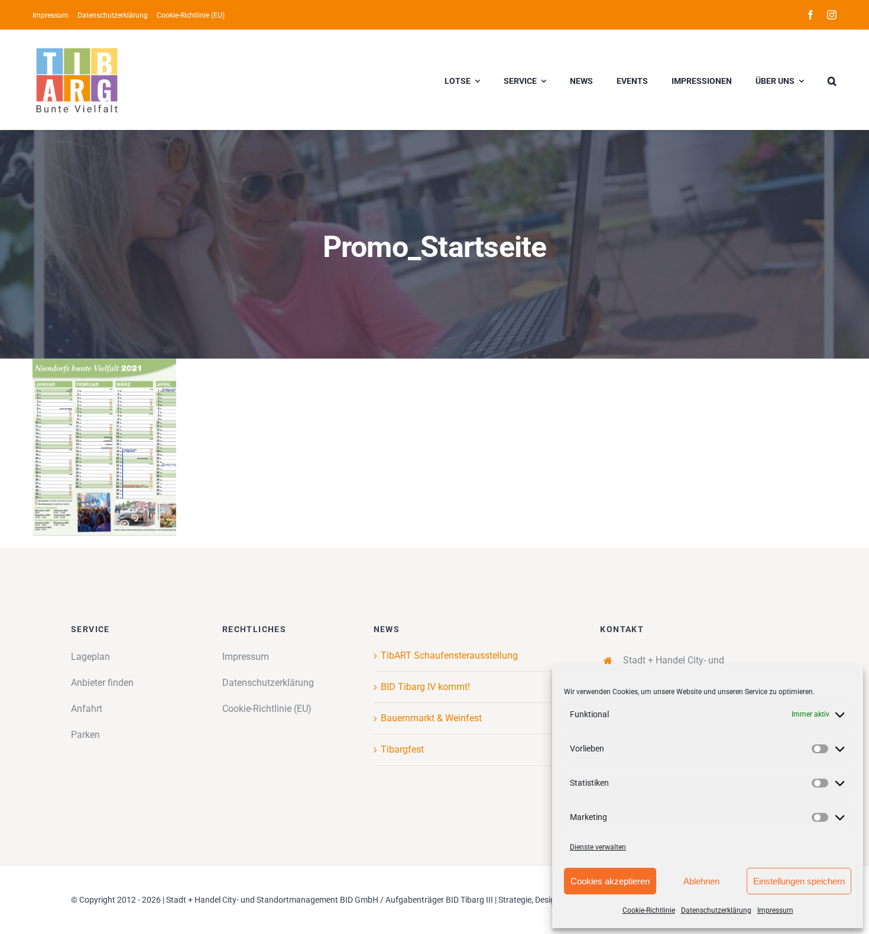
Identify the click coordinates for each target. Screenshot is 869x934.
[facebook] (810, 14)
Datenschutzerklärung (716, 910)
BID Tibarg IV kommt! (425, 686)
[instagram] (831, 14)
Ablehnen (701, 881)
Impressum (775, 910)
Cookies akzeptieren (610, 881)
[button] (832, 79)
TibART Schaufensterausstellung (449, 655)
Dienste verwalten (598, 847)
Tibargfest (402, 749)
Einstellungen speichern (799, 881)
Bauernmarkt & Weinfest (431, 718)
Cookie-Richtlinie (648, 910)
